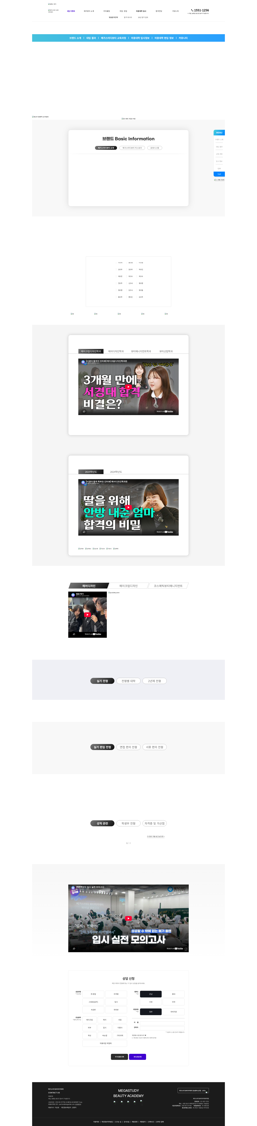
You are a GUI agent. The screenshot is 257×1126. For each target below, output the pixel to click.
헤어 (104, 1020)
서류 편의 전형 (154, 747)
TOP (219, 174)
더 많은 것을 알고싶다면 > (156, 836)
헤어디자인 (88, 586)
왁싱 (89, 1035)
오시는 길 (118, 1122)
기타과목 (120, 1035)
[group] (88, 3)
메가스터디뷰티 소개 (106, 147)
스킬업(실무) (93, 1002)
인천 (173, 1002)
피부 (89, 1028)
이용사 (120, 1028)
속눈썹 (104, 1035)
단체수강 (151, 1122)
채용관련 (135, 1122)
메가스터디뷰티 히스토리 (132, 147)
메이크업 (89, 1020)
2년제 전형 (154, 681)
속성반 (93, 1010)
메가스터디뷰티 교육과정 (113, 38)
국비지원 (173, 1012)
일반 (150, 1012)
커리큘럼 (106, 11)
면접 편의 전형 (128, 747)
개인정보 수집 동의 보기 (139, 1035)
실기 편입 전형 (102, 747)
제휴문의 (143, 1122)
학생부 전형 (128, 823)
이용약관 (96, 1122)
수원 (150, 1002)
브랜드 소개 (75, 38)
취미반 (116, 1010)
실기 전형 (102, 681)
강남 (150, 994)
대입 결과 (91, 38)
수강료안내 (78, 1104)
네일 (120, 1020)
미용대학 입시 (141, 11)
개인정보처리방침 (107, 1122)
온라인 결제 (160, 1122)
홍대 (173, 994)
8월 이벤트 (71, 11)
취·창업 (93, 994)
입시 (116, 1002)
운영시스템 (154, 147)
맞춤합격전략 (113, 17)
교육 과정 (219, 154)
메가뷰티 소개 (89, 11)
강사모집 (126, 1122)
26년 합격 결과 (143, 17)
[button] (182, 427)
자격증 (116, 994)
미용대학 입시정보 (140, 38)
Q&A (219, 168)
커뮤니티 (175, 11)
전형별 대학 (128, 681)
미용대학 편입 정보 (164, 38)
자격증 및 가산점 (155, 823)
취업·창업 (123, 11)
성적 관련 (102, 823)
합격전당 (159, 11)
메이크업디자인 (128, 586)
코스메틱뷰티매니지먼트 (168, 586)
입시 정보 (219, 161)
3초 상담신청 (137, 1057)
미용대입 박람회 (106, 1043)
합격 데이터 (128, 17)
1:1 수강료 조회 (119, 1057)
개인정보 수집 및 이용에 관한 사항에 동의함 (145, 1038)
